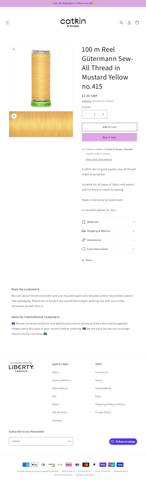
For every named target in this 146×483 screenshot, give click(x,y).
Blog (97, 396)
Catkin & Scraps (32, 471)
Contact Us (101, 372)
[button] (7, 22)
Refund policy (68, 471)
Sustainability (103, 388)
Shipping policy (120, 471)
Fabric (55, 372)
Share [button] (88, 260)
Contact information (85, 475)
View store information (99, 159)
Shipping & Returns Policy (110, 404)
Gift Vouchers (60, 412)
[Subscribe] (69, 441)
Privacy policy (85, 471)
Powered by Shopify (49, 471)
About (98, 380)
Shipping (86, 101)
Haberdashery (60, 388)
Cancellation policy (63, 475)
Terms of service (102, 471)
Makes (55, 404)
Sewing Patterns (61, 380)
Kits (54, 396)
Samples (57, 420)
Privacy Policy (103, 412)
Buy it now (109, 137)
